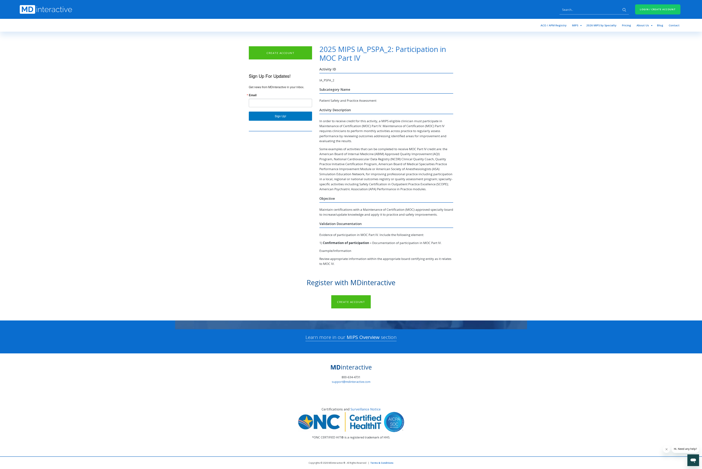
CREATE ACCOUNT (280, 53)
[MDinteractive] (46, 9)
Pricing (626, 25)
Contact (674, 25)
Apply (624, 9)
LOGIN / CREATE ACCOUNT (658, 9)
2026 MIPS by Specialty (601, 25)
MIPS (575, 25)
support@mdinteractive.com (351, 382)
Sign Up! (280, 116)
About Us (643, 25)
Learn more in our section (351, 337)
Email (252, 95)
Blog (660, 25)
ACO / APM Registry (554, 25)
